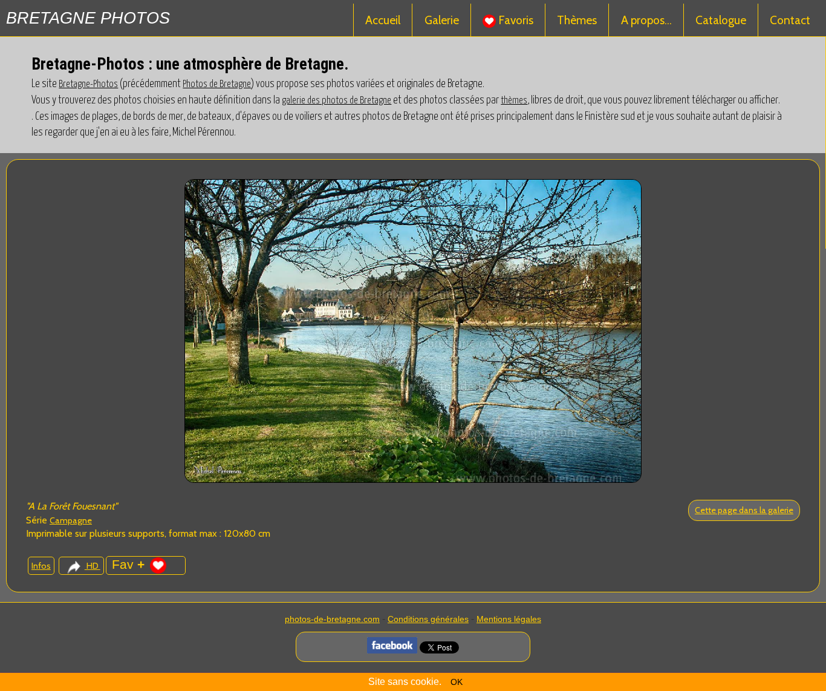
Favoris (514, 20)
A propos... (646, 20)
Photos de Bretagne (217, 84)
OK (456, 682)
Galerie (441, 20)
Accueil (382, 20)
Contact (790, 20)
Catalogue (720, 20)
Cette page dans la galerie (744, 510)
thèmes (514, 100)
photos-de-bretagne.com (332, 619)
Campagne (71, 520)
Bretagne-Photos (88, 84)
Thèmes (577, 20)
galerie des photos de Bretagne (336, 100)
